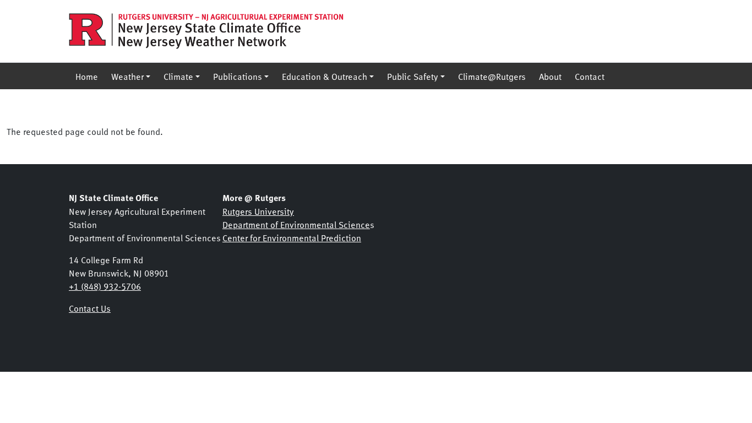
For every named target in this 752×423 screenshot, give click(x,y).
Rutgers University (258, 211)
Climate (178, 76)
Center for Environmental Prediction (291, 237)
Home (86, 76)
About (550, 76)
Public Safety (412, 76)
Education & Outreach (324, 76)
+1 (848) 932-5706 (105, 286)
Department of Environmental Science (296, 224)
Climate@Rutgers (492, 76)
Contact (589, 76)
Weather (127, 76)
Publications (237, 76)
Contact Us (90, 308)
